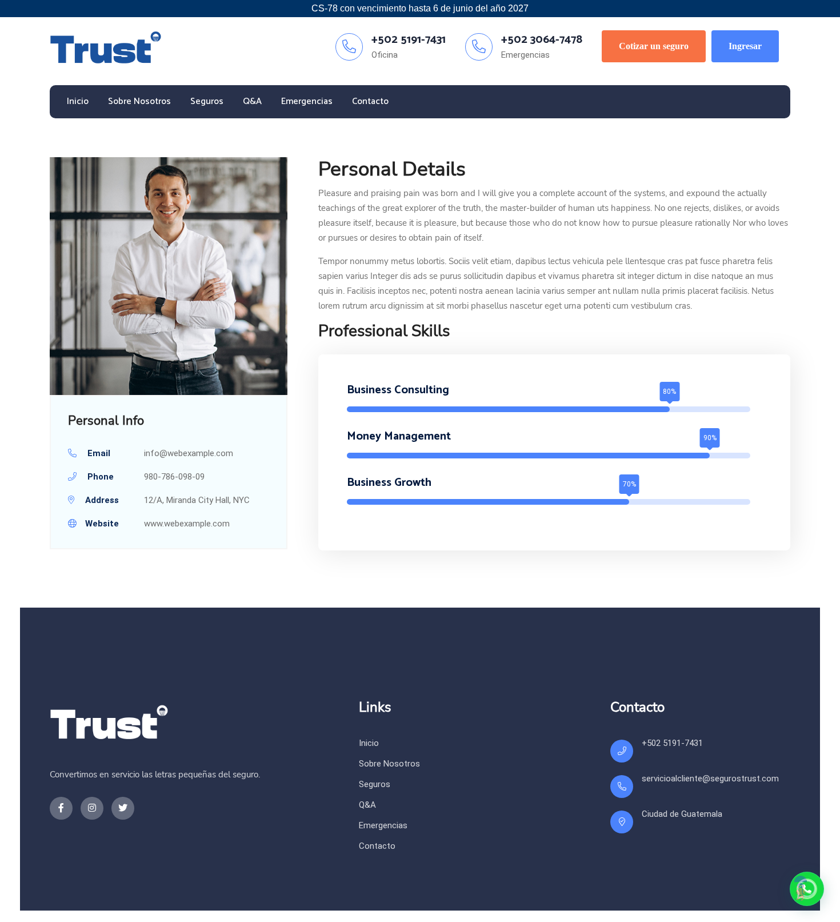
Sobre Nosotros (139, 101)
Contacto (370, 101)
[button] (807, 889)
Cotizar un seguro (654, 46)
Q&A (252, 101)
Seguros (206, 101)
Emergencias (307, 101)
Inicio (78, 101)
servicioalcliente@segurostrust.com (710, 778)
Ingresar (745, 46)
